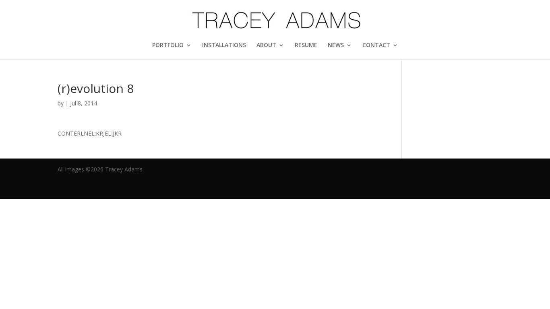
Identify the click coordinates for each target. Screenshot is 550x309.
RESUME (306, 45)
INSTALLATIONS (224, 45)
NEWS (336, 45)
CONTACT (376, 45)
